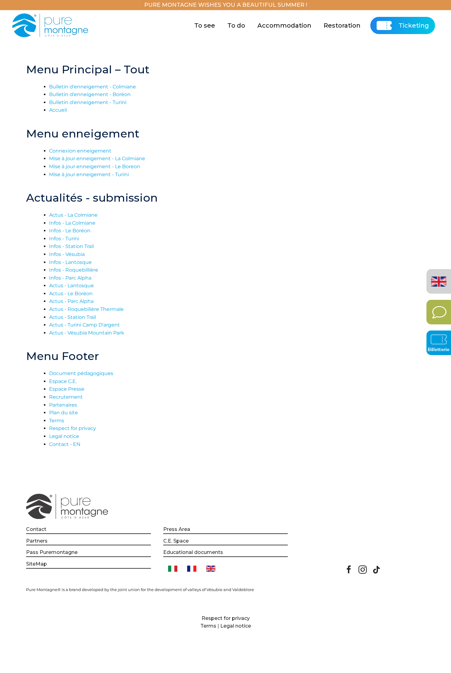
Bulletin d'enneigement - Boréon (90, 94)
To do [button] (236, 25)
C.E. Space (176, 541)
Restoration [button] (342, 25)
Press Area (176, 529)
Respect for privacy (72, 428)
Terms (56, 421)
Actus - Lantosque (71, 285)
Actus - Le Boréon (71, 293)
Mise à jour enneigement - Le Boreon (94, 166)
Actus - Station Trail (72, 317)
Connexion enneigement (80, 151)
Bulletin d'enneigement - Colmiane (92, 87)
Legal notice (64, 436)
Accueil (58, 110)
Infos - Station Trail (71, 246)
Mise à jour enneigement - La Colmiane (97, 158)
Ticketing (414, 25)
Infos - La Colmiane (72, 223)
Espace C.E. (63, 381)
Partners (37, 541)
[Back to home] (51, 25)
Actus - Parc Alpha (71, 301)
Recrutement (66, 397)
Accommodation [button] (284, 25)
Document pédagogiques (81, 373)
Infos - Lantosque (70, 262)
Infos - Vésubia (67, 254)
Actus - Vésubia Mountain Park (86, 333)
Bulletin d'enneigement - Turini (87, 102)
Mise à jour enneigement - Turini (89, 174)
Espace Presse (66, 389)
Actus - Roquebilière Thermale (86, 309)
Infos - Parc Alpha (70, 278)
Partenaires (63, 405)
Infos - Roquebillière (73, 270)
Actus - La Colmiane (73, 215)
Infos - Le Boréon (70, 231)
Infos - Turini (64, 239)
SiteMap (36, 564)
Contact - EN (64, 444)
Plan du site (63, 413)
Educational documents (193, 552)
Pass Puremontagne (52, 552)
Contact (36, 529)
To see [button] (204, 25)
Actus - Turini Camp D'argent (84, 325)
